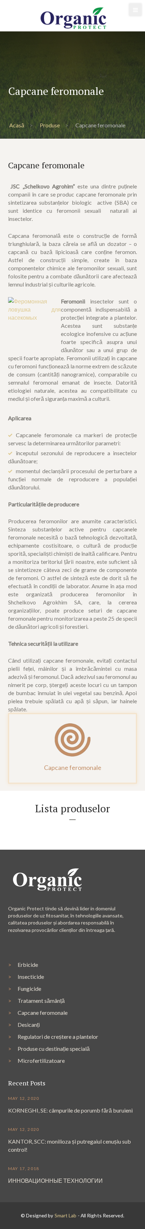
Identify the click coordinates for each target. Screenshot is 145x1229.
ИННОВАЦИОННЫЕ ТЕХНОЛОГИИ (55, 1180)
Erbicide (28, 964)
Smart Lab (66, 1215)
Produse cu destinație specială (54, 1048)
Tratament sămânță (41, 1000)
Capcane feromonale (43, 1012)
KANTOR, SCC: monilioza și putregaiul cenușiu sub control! (69, 1145)
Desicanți (29, 1024)
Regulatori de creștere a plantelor (58, 1036)
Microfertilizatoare (41, 1060)
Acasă (16, 125)
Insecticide (31, 976)
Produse (50, 125)
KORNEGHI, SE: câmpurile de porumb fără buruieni (70, 1110)
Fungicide (29, 988)
